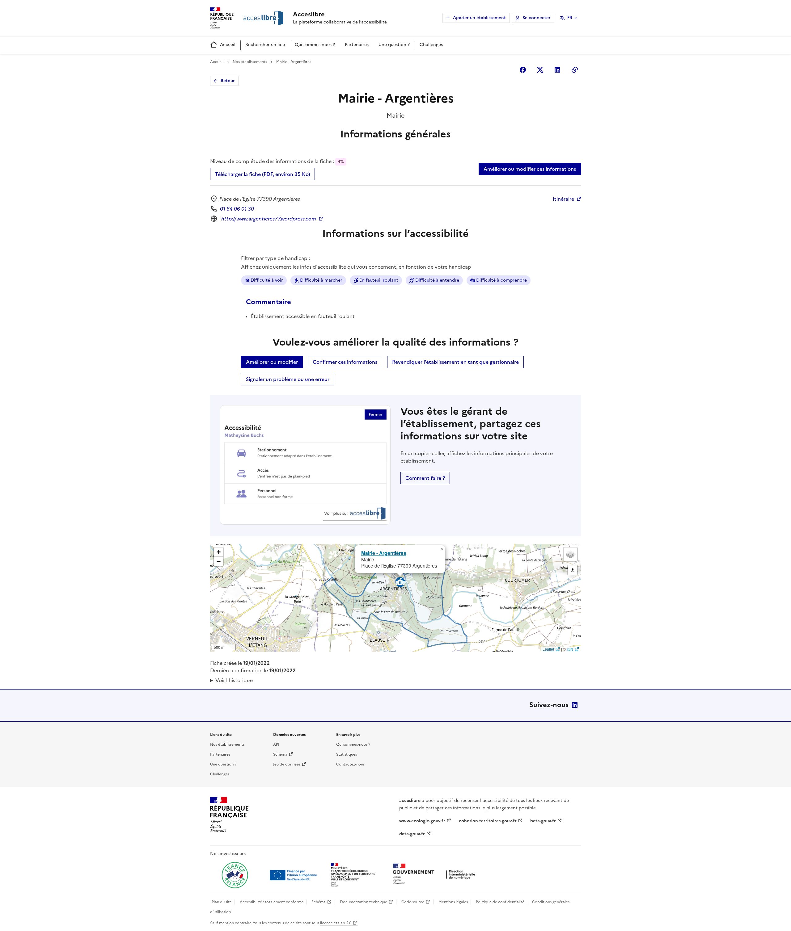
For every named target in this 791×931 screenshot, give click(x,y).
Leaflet (548, 649)
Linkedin (557, 70)
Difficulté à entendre (437, 280)
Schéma (280, 754)
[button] (441, 549)
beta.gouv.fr (543, 821)
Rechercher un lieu (265, 44)
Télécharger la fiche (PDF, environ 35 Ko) (262, 174)
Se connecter (536, 18)
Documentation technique (363, 902)
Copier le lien (575, 70)
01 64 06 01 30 (237, 208)
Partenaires (357, 44)
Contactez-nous (350, 764)
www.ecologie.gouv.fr (422, 821)
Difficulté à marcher (321, 280)
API (276, 744)
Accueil (227, 44)
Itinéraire (563, 199)
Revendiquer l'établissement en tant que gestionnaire (455, 362)
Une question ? (394, 44)
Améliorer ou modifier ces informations (530, 169)
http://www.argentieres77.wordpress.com (268, 218)
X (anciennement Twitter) (540, 70)
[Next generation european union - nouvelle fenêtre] (294, 875)
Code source (412, 902)
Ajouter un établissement (479, 18)
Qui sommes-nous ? (315, 44)
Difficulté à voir (267, 280)
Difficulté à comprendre (501, 280)
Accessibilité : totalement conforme (272, 902)
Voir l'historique (234, 680)
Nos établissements (250, 62)
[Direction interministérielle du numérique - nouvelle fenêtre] (435, 874)
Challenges (431, 44)
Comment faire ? (425, 478)
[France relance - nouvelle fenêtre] (235, 875)
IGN (570, 649)
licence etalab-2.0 (335, 923)
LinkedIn (575, 705)
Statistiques (346, 754)
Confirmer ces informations (345, 362)
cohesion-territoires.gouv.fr (488, 821)
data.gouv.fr (412, 834)
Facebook (523, 70)
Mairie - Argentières (383, 552)
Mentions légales (453, 902)
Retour (228, 81)
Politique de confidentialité (500, 902)
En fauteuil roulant (378, 280)
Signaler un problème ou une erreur (287, 379)
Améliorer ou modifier (272, 362)
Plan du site (222, 902)
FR (569, 18)
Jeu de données (286, 764)
